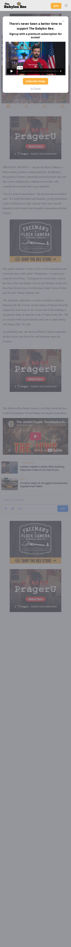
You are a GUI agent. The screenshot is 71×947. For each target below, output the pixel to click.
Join (56, 5)
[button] (66, 5)
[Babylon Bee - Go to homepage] (15, 5)
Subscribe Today (35, 81)
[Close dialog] (63, 21)
